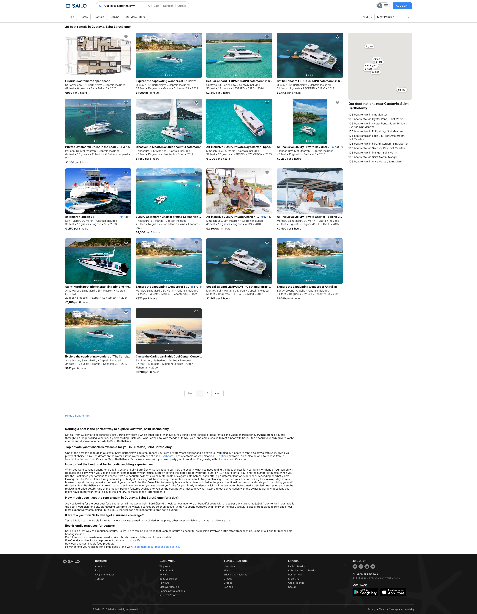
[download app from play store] (365, 592)
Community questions (172, 590)
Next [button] (217, 393)
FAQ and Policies (104, 574)
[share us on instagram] (366, 566)
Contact (99, 578)
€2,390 (368, 69)
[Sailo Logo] (76, 6)
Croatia (228, 578)
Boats (84, 16)
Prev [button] (190, 393)
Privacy (372, 609)
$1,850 (375, 72)
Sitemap (393, 609)
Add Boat (402, 5)
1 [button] (200, 393)
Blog (97, 570)
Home (68, 415)
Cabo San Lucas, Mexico (302, 570)
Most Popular (385, 16)
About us (100, 566)
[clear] (149, 6)
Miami (227, 570)
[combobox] (126, 5)
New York (229, 566)
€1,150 (379, 62)
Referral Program (169, 595)
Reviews (164, 582)
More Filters (137, 16)
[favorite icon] (126, 36)
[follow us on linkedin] (372, 566)
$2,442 (401, 89)
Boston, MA (295, 574)
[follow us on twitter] (355, 566)
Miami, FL (293, 578)
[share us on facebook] (360, 566)
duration (168, 5)
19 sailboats (166, 456)
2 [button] (207, 393)
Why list (164, 574)
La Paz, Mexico (297, 566)
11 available (224, 459)
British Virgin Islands (235, 574)
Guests (181, 5)
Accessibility (407, 609)
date (156, 5)
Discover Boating (169, 586)
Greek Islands (296, 582)
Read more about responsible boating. (156, 546)
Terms (382, 609)
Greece (228, 582)
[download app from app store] (393, 592)
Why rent (164, 566)
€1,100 (376, 59)
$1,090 (369, 46)
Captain (99, 16)
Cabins (115, 16)
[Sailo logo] (77, 561)
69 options (221, 456)
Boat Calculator (168, 578)
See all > (229, 586)
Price (71, 16)
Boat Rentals (166, 570)
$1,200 (373, 65)
